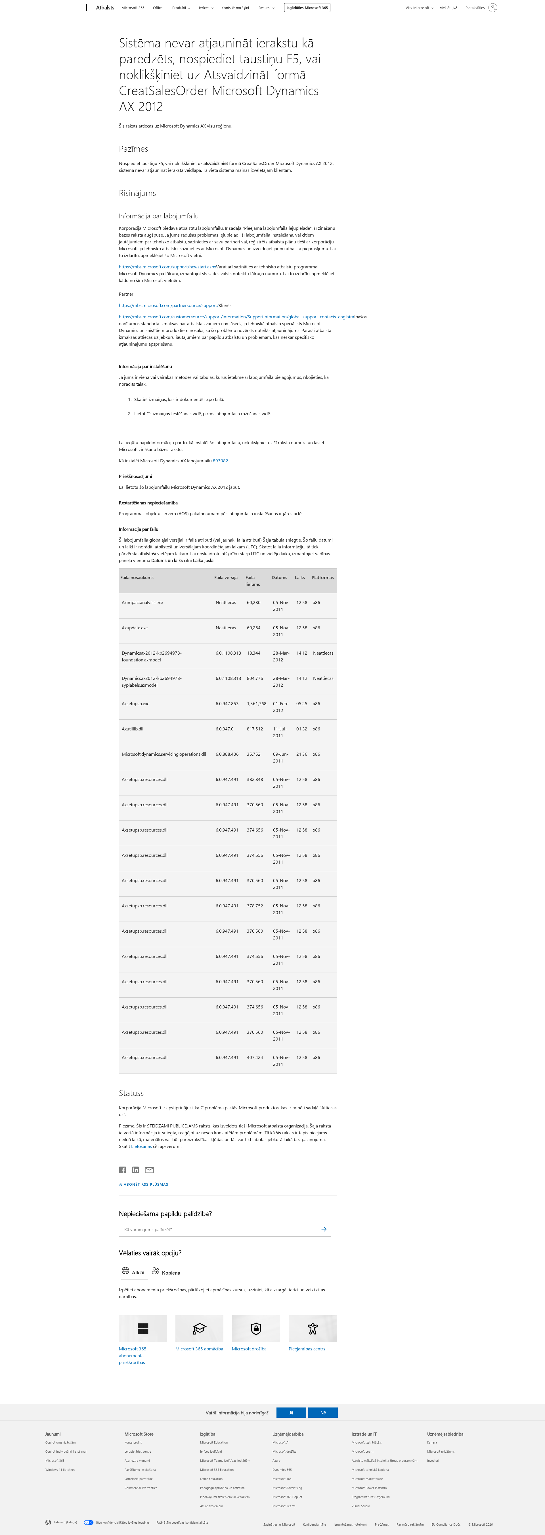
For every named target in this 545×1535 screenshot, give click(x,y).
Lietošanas (141, 1146)
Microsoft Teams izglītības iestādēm (225, 1460)
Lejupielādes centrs (138, 1451)
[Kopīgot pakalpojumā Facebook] (123, 1169)
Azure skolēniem (211, 1506)
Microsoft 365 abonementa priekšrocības (132, 1355)
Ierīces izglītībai (211, 1451)
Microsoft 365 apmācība (199, 1349)
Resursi (265, 7)
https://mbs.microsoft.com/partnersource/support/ (169, 305)
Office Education (211, 1478)
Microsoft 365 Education (217, 1469)
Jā (291, 1412)
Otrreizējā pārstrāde (139, 1478)
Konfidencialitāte (314, 1524)
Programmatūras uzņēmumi (371, 1497)
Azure (276, 1460)
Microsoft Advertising (287, 1488)
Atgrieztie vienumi (137, 1460)
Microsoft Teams (283, 1506)
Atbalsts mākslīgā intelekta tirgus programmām (384, 1460)
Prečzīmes (382, 1524)
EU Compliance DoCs (446, 1524)
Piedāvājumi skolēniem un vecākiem (225, 1497)
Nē (323, 1412)
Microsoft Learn (362, 1451)
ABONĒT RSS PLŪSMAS (146, 1184)
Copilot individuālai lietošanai (66, 1451)
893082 (220, 460)
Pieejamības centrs (307, 1349)
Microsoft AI (280, 1442)
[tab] (134, 1272)
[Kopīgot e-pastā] (147, 1169)
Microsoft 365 (132, 7)
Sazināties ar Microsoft (279, 1524)
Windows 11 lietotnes (60, 1469)
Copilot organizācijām (60, 1442)
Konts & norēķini (235, 7)
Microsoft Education (214, 1442)
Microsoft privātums (441, 1451)
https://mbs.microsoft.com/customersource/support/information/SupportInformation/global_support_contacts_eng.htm (236, 316)
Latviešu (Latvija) (65, 1522)
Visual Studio (361, 1506)
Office (158, 7)
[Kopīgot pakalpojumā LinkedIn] (133, 1169)
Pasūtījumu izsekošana (140, 1469)
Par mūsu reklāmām (410, 1524)
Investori (433, 1460)
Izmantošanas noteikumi (350, 1524)
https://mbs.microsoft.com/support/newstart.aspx (167, 267)
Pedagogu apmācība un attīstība (222, 1488)
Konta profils (133, 1442)
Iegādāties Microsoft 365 (307, 7)
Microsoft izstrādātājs (367, 1442)
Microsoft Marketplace (367, 1478)
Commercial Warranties (141, 1488)
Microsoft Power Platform (369, 1488)
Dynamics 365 (282, 1469)
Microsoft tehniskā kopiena (370, 1469)
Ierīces (204, 7)
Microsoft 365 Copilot (287, 1497)
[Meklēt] (324, 1229)
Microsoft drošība (249, 1349)
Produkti (179, 7)
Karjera (432, 1442)
